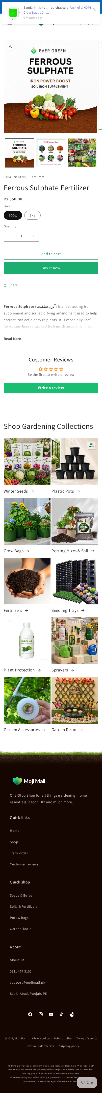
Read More (12, 338)
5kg (32, 215)
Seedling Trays (65, 610)
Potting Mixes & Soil (70, 550)
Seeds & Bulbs (21, 895)
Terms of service (86, 1038)
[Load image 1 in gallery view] (19, 152)
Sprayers (60, 670)
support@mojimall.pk (27, 982)
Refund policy (63, 1038)
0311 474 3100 (21, 971)
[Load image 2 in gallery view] (50, 152)
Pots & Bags (19, 917)
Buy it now (51, 267)
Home (14, 830)
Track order (19, 853)
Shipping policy (69, 1046)
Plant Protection (20, 670)
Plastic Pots (63, 491)
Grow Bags (14, 550)
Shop (14, 842)
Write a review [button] (51, 387)
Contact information (40, 1046)
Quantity (10, 226)
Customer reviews (24, 864)
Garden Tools (20, 929)
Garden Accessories (22, 729)
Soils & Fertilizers (23, 906)
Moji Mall (21, 1038)
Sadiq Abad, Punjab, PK (28, 993)
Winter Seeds (16, 491)
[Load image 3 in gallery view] (82, 152)
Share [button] (13, 285)
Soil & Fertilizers (15, 177)
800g (13, 215)
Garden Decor (64, 729)
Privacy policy (40, 1038)
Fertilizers (37, 177)
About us (17, 960)
